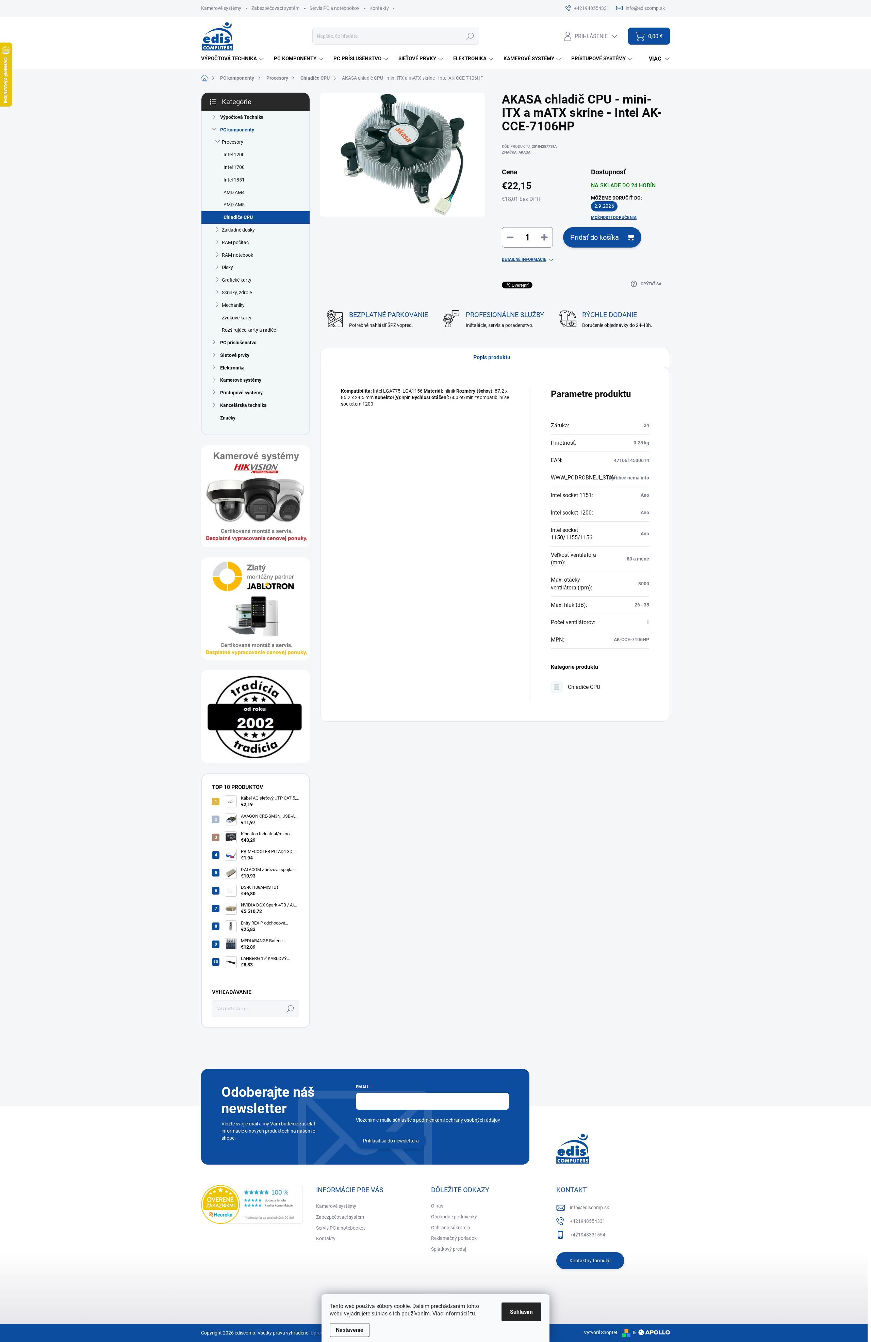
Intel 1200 (234, 154)
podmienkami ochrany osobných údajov (458, 1120)
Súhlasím (521, 1312)
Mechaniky (233, 305)
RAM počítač (235, 242)
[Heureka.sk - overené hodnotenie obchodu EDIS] (251, 1204)
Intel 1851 (234, 180)
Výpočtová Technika (242, 117)
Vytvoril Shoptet (601, 1332)
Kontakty (379, 8)
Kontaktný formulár (590, 1260)
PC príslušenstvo (238, 342)
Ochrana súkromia (450, 1227)
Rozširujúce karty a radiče (249, 330)
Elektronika (232, 367)
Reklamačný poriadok (454, 1238)
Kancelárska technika (243, 405)
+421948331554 (587, 1234)
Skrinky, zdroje (237, 292)
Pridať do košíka (594, 237)
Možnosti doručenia (614, 217)
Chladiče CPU (238, 217)
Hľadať (470, 36)
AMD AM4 (234, 192)
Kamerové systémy (221, 8)
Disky (227, 267)
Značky (227, 418)
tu (472, 1313)
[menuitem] (233, 59)
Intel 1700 (234, 167)
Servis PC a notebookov (334, 8)
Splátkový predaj (448, 1249)
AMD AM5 (234, 204)
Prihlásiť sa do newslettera (391, 1140)
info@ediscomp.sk (589, 1207)
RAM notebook (237, 255)
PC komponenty (237, 129)
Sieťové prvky (234, 355)
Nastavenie (349, 1330)
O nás (437, 1206)
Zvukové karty (236, 317)
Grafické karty (236, 280)
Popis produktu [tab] (491, 357)
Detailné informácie (524, 259)
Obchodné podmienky (454, 1216)
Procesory (232, 142)
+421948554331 (587, 1221)
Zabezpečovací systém (275, 8)
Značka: (516, 152)
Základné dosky (238, 230)
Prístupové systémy (241, 392)
